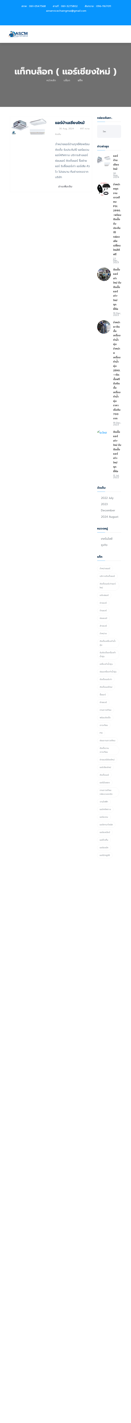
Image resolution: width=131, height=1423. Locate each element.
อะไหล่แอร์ (104, 595)
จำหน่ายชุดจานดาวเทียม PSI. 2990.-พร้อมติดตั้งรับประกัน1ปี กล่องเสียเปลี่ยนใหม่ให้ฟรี (117, 219)
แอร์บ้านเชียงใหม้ (70, 123)
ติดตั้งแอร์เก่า (106, 679)
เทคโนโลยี (106, 539)
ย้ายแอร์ (103, 702)
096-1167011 (103, 6)
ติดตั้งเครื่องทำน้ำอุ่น (108, 643)
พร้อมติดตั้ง (105, 717)
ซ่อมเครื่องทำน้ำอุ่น (108, 671)
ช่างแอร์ (103, 603)
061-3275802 (69, 6)
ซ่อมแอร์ (103, 618)
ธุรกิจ (104, 545)
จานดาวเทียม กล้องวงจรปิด (106, 792)
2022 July (107, 498)
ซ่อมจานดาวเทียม (107, 740)
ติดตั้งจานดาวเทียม (104, 750)
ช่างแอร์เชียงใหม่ (107, 759)
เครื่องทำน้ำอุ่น (106, 664)
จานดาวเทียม (106, 710)
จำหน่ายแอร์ (105, 568)
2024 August (109, 517)
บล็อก (67, 80)
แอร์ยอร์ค (104, 847)
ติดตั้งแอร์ (104, 775)
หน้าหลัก (51, 80)
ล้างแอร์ (103, 625)
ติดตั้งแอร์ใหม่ (106, 687)
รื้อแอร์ (103, 694)
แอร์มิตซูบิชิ (105, 855)
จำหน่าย (103, 633)
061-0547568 (37, 6)
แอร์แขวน (104, 817)
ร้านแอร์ (103, 610)
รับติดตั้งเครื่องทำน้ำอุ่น (108, 654)
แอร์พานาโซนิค (106, 824)
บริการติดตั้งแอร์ (107, 576)
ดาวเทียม (104, 725)
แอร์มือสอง (105, 782)
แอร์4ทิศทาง (105, 809)
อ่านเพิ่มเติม (65, 186)
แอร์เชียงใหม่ (105, 767)
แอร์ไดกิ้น (104, 840)
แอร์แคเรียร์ (105, 832)
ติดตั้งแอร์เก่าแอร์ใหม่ (108, 585)
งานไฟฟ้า (104, 801)
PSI (101, 732)
